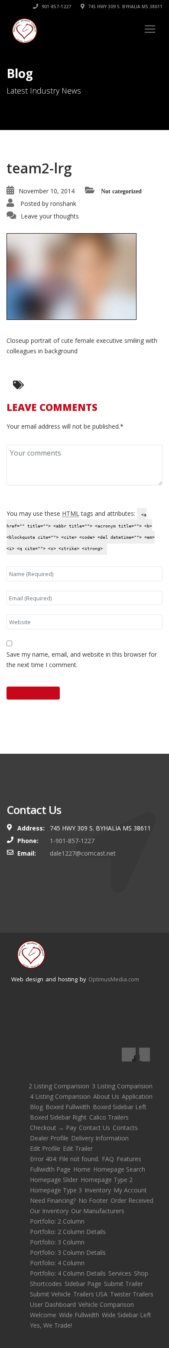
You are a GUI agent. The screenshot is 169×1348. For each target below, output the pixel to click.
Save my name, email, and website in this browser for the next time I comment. (81, 659)
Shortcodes (46, 1284)
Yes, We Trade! (51, 1325)
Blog (36, 1107)
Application (137, 1096)
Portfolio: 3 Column (57, 1242)
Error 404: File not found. (64, 1159)
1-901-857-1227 (72, 841)
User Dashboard (53, 1304)
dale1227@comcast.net (83, 853)
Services (119, 1273)
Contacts (125, 1127)
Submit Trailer (123, 1284)
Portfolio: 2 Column (57, 1221)
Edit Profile (45, 1148)
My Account (130, 1190)
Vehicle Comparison (106, 1304)
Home (82, 1169)
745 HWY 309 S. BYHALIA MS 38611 (124, 6)
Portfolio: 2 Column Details (68, 1232)
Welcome (43, 1315)
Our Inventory (49, 1211)
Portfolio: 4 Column (57, 1263)
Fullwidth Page (50, 1169)
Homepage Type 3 (56, 1190)
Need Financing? (53, 1200)
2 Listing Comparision (59, 1086)
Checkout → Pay (53, 1127)
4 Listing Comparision (60, 1096)
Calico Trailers (109, 1117)
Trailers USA (90, 1294)
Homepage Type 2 (107, 1179)
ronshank (63, 203)
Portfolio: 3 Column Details (68, 1252)
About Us (106, 1096)
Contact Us (94, 1127)
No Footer (93, 1200)
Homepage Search (119, 1169)
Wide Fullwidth (79, 1315)
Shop (141, 1273)
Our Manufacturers (97, 1211)
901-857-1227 (55, 6)
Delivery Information (100, 1138)
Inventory (97, 1190)
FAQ (108, 1159)
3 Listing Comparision (122, 1086)
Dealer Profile (49, 1138)
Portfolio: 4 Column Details (68, 1273)
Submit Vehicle (50, 1294)
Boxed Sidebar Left (119, 1107)
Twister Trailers (131, 1294)
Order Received (131, 1200)
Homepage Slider (54, 1179)
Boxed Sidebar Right (58, 1117)
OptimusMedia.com (113, 979)
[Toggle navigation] (150, 29)
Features (129, 1159)
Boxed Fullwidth (68, 1107)
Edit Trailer (78, 1148)
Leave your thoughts (50, 216)
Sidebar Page (83, 1284)
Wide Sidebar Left (126, 1315)
